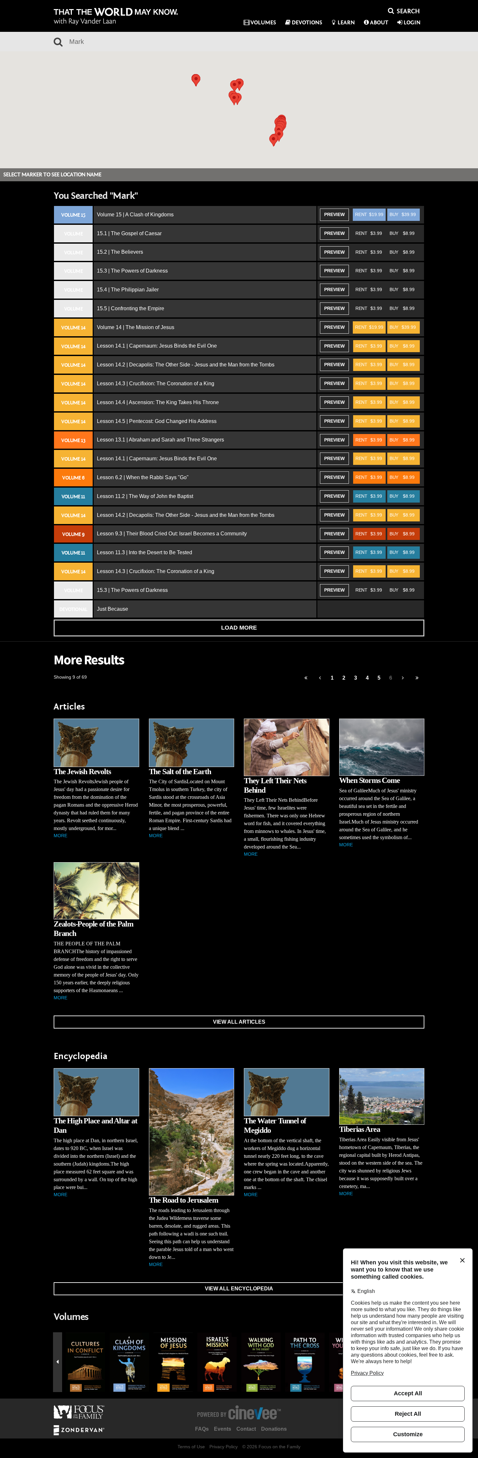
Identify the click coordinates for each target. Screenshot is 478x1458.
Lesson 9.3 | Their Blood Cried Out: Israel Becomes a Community (172, 533)
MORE (60, 835)
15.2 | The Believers (120, 252)
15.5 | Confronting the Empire (130, 308)
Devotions (307, 22)
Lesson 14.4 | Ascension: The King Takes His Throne (158, 402)
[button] (234, 86)
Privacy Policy (223, 1446)
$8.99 (402, 233)
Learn (346, 22)
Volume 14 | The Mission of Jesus (135, 327)
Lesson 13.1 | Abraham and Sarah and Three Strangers (160, 439)
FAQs (202, 1429)
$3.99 (368, 233)
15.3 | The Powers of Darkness (132, 271)
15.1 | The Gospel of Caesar (129, 233)
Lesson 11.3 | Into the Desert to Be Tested (144, 552)
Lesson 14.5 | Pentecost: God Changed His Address (157, 421)
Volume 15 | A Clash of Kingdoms (135, 214)
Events (222, 1429)
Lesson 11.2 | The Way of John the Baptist (145, 496)
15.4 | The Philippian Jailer (128, 289)
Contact (246, 1429)
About (379, 22)
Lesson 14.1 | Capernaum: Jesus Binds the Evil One (157, 346)
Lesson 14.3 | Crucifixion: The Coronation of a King (155, 383)
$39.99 (403, 214)
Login (412, 22)
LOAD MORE (239, 627)
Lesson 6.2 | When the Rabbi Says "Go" (143, 477)
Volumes (263, 22)
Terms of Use (191, 1446)
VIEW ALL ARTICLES (239, 1022)
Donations (274, 1429)
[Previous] (306, 678)
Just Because (112, 609)
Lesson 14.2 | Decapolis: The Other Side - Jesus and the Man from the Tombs (185, 364)
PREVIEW (334, 214)
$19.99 (369, 214)
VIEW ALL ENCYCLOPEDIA (239, 1288)
